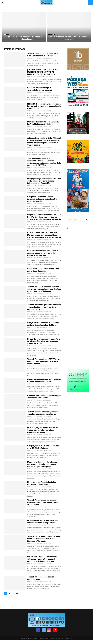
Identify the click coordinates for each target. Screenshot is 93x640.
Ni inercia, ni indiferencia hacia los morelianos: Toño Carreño (41, 483)
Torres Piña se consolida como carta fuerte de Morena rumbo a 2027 (42, 54)
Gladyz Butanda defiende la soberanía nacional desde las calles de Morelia (43, 324)
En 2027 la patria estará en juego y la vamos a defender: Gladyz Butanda (42, 521)
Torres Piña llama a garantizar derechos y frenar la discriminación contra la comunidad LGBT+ (44, 307)
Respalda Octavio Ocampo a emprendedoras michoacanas (39, 89)
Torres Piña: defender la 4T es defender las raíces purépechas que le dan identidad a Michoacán (43, 538)
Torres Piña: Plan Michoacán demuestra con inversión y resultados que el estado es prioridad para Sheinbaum (44, 289)
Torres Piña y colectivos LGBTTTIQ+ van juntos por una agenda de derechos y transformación (44, 361)
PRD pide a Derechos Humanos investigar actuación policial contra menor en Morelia (42, 199)
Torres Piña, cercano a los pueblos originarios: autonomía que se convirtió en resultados (43, 502)
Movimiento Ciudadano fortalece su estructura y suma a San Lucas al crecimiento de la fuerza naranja (42, 559)
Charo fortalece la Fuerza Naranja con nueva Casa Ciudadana (43, 270)
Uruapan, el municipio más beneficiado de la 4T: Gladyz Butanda (43, 447)
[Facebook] (38, 630)
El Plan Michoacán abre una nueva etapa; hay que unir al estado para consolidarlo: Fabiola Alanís (44, 106)
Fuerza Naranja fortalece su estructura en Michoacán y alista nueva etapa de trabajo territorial (43, 341)
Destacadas (7, 34)
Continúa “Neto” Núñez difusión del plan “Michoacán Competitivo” (44, 396)
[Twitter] (44, 630)
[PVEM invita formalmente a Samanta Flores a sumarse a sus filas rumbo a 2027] (69, 27)
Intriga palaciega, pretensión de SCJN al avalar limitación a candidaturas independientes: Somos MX (44, 181)
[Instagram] (49, 630)
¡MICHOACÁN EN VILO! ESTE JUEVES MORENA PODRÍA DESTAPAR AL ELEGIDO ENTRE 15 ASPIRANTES (42, 72)
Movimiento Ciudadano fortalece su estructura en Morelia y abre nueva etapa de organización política (42, 464)
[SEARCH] (87, 220)
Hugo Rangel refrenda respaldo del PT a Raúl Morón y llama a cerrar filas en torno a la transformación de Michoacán (44, 217)
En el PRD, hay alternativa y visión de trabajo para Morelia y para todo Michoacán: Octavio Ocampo (42, 430)
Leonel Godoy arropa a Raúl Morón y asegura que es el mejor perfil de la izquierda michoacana (42, 253)
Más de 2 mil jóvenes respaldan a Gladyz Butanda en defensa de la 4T (44, 380)
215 (17, 593)
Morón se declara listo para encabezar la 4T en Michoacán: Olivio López (43, 123)
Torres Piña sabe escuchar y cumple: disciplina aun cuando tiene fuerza (42, 413)
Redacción (38, 58)
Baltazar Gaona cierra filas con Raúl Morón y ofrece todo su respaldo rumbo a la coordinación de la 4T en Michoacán (44, 235)
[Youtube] (55, 630)
